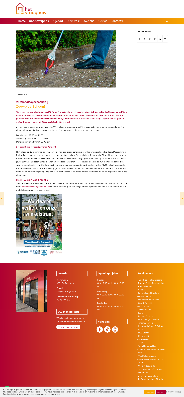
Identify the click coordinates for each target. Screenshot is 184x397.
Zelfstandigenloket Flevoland (151, 379)
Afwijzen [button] (160, 392)
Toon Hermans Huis (147, 346)
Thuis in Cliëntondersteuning (151, 349)
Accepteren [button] (149, 392)
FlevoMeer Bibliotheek (148, 299)
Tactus (141, 342)
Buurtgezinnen (145, 286)
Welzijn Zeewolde (146, 366)
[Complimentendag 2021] (2, 198)
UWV (140, 352)
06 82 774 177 (63, 299)
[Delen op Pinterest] (154, 38)
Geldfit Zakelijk (145, 303)
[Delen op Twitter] (144, 38)
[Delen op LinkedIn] (159, 38)
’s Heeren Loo (144, 309)
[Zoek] (166, 21)
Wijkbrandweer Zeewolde (150, 369)
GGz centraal (144, 306)
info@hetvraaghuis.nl (66, 291)
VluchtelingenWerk (147, 356)
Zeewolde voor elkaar (148, 376)
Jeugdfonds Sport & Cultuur (151, 326)
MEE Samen (143, 332)
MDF (140, 329)
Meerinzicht (143, 336)
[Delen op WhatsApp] (149, 38)
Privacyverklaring (173, 392)
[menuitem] (21, 21)
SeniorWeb (143, 339)
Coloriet (141, 289)
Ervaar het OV (144, 296)
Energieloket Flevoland (148, 293)
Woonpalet (143, 372)
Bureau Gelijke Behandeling (151, 283)
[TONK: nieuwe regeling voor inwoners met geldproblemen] (182, 198)
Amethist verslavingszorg (150, 280)
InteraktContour (145, 316)
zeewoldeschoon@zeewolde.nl (35, 186)
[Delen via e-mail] (165, 38)
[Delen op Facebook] (139, 38)
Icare (140, 313)
